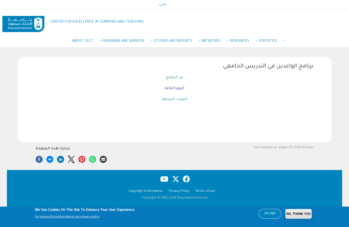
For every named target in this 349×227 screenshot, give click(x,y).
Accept (270, 214)
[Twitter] (71, 158)
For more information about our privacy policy (67, 217)
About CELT (82, 41)
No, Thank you (298, 214)
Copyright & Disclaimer (146, 191)
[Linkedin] (60, 158)
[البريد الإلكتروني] (103, 158)
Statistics (268, 41)
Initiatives (210, 41)
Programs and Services (123, 41)
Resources (239, 41)
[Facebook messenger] (49, 158)
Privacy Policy (179, 191)
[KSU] (23, 22)
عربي (162, 4)
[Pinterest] (81, 158)
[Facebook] (39, 158)
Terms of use (205, 191)
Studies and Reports (173, 41)
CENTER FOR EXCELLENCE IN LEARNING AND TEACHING (97, 22)
